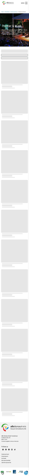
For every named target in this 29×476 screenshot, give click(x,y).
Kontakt (3, 458)
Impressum (4, 456)
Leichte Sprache (6, 462)
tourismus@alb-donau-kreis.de (9, 441)
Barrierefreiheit (5, 460)
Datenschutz (5, 454)
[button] (2, 473)
